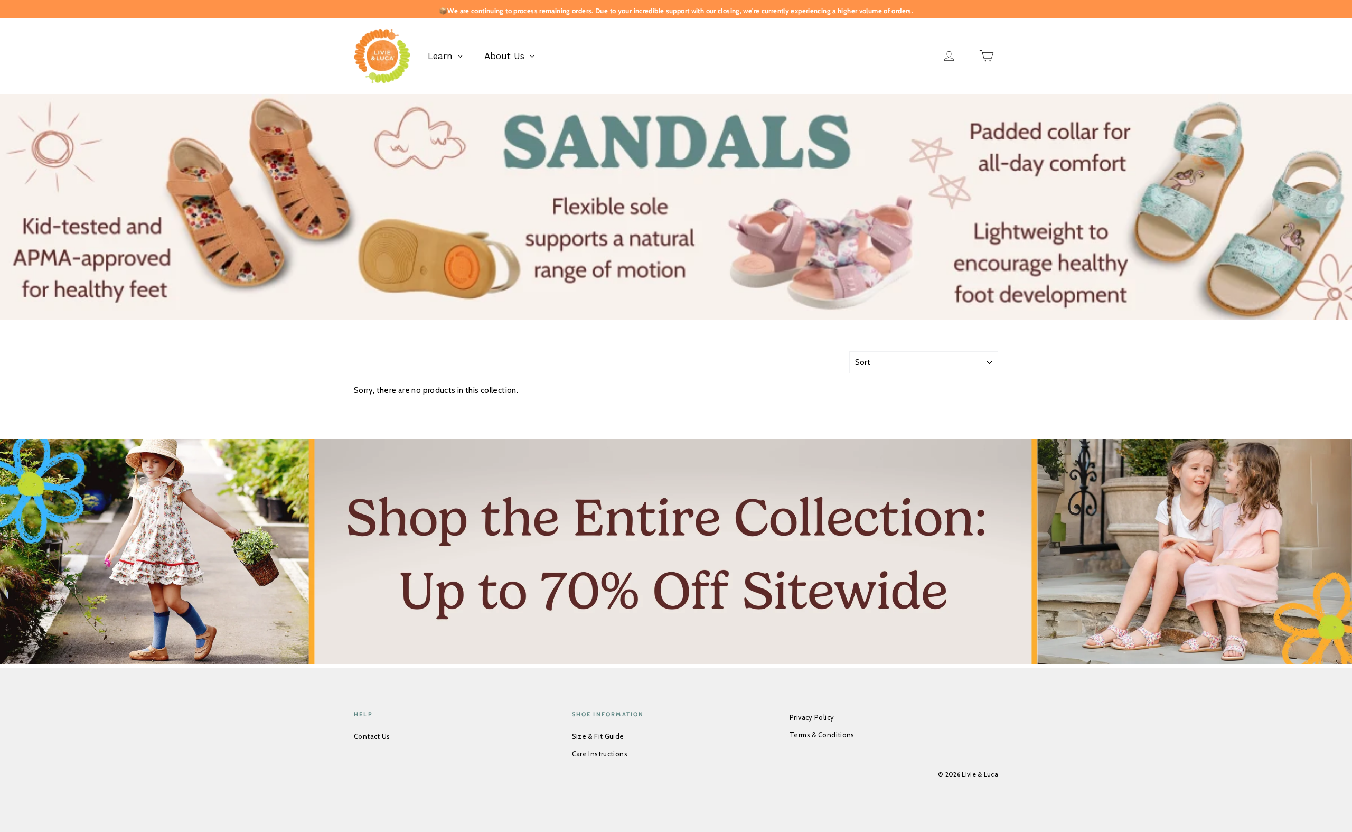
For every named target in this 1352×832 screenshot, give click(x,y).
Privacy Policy (812, 717)
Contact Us (372, 736)
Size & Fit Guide (598, 736)
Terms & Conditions (822, 735)
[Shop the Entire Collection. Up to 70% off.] (676, 553)
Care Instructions (599, 754)
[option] (676, 207)
